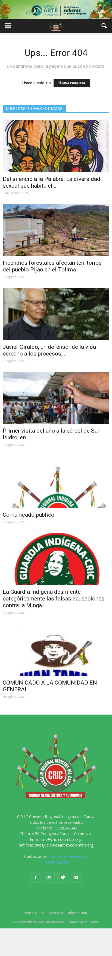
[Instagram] (49, 877)
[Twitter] (62, 877)
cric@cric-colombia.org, (61, 839)
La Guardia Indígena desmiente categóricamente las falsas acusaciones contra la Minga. (53, 599)
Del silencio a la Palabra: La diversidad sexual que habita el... (51, 182)
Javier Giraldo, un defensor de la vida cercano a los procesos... (49, 350)
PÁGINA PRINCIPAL (72, 83)
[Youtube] (76, 877)
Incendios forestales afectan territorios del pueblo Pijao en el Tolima (52, 266)
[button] (104, 26)
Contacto (56, 913)
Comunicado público (28, 515)
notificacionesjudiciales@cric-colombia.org (56, 845)
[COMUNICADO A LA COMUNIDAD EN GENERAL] (56, 649)
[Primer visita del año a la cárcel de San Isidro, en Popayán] (56, 398)
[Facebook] (35, 877)
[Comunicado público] (56, 482)
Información (77, 913)
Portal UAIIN (34, 913)
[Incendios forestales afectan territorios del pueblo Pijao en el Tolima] (56, 230)
